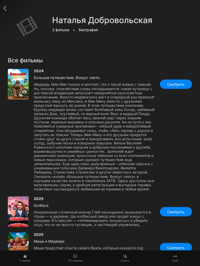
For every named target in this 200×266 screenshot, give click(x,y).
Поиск (125, 260)
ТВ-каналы (75, 260)
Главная (25, 260)
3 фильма (60, 30)
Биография (88, 30)
